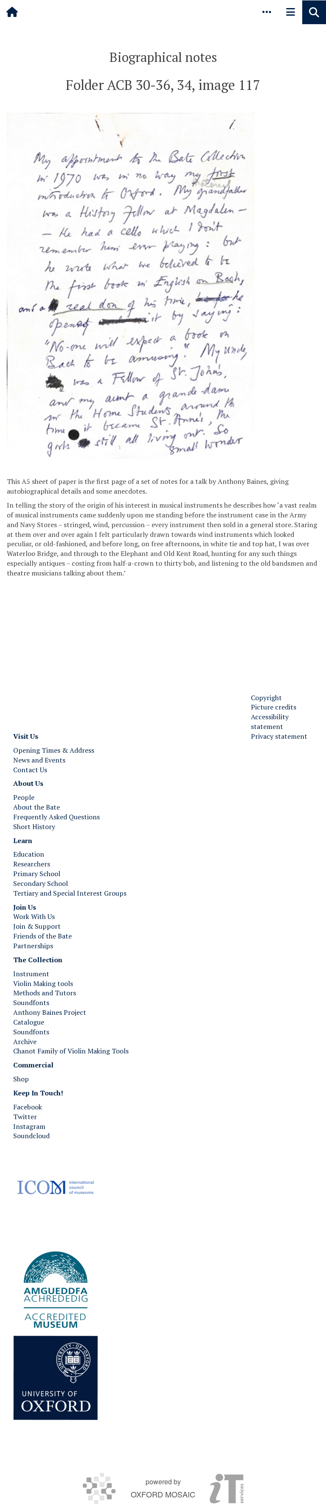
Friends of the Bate (42, 936)
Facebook (27, 1107)
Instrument (31, 973)
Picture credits (273, 707)
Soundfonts (31, 1002)
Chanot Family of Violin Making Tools (71, 1051)
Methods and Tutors (44, 992)
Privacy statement (279, 736)
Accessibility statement (270, 721)
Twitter (25, 1116)
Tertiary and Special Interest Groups (69, 893)
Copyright (266, 697)
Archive (25, 1041)
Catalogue (28, 1022)
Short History (34, 826)
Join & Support (37, 926)
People (23, 797)
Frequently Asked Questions (56, 816)
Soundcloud (31, 1135)
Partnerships (33, 945)
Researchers (31, 864)
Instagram (29, 1126)
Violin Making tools (43, 983)
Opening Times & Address (53, 750)
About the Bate (36, 807)
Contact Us (30, 769)
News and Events (39, 760)
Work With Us (34, 916)
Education (28, 854)
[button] (266, 12)
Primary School (36, 873)
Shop (21, 1079)
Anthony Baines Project (49, 1012)
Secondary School (40, 883)
